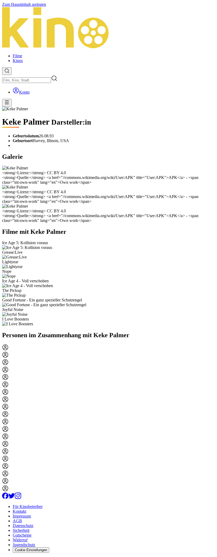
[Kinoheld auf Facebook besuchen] (5, 497)
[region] (108, 283)
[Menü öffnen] (7, 103)
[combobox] (26, 80)
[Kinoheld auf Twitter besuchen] (11, 497)
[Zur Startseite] (108, 28)
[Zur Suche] (7, 71)
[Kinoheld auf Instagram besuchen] (18, 497)
